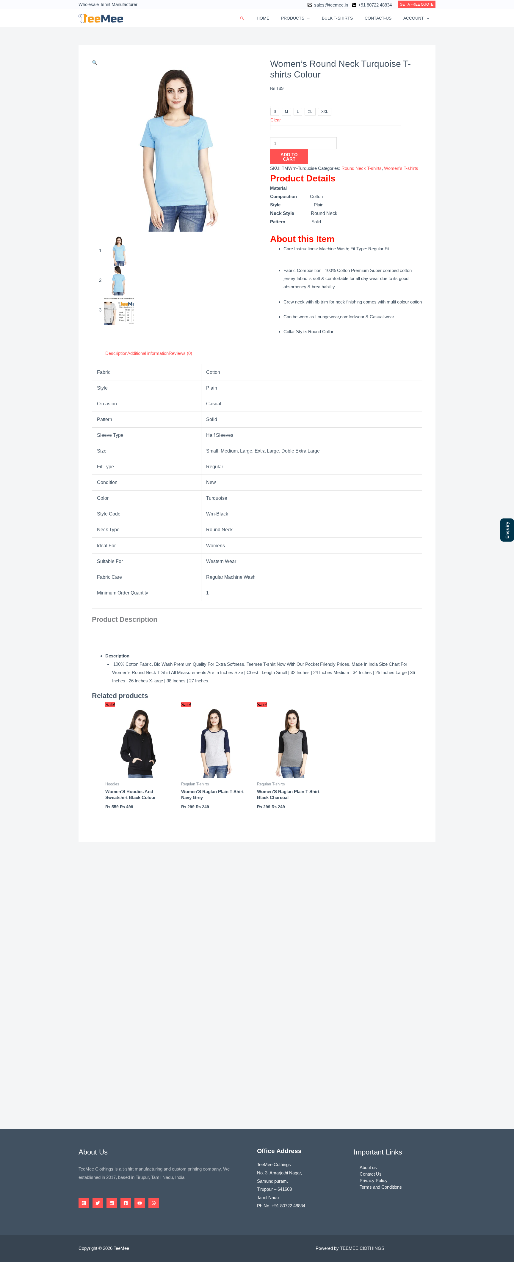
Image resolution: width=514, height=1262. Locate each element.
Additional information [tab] (148, 353)
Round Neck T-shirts (361, 168)
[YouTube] (139, 1203)
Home (263, 18)
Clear (275, 119)
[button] (416, 4)
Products (292, 18)
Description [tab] (116, 353)
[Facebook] (125, 1203)
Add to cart (289, 157)
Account (413, 18)
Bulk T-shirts (337, 18)
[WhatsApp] (153, 1203)
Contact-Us (378, 18)
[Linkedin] (111, 1203)
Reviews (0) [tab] (180, 353)
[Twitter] (98, 1203)
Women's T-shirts (401, 168)
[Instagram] (84, 1203)
